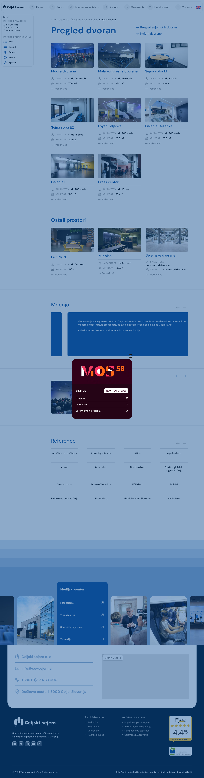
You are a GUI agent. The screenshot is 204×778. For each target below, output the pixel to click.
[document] (102, 389)
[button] (130, 356)
